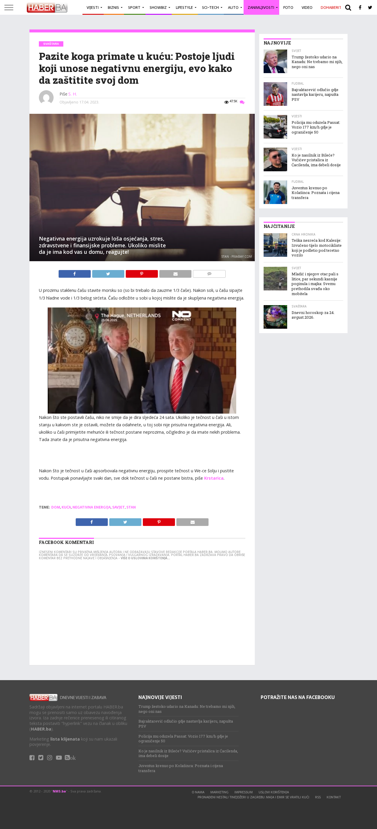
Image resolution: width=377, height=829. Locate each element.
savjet (118, 507)
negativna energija (91, 507)
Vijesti (93, 7)
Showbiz (158, 7)
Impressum (243, 792)
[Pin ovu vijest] (142, 272)
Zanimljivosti (261, 7)
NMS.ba (59, 791)
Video (307, 7)
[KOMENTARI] (209, 272)
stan (131, 507)
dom (55, 507)
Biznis (113, 7)
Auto (233, 7)
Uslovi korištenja (274, 792)
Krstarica (214, 478)
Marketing (219, 792)
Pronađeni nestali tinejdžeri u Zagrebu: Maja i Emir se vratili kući (253, 797)
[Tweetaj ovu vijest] (108, 272)
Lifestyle (184, 7)
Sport (134, 7)
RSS (318, 797)
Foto (288, 7)
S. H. (72, 94)
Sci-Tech (210, 7)
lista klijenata (65, 739)
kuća (66, 507)
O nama (198, 792)
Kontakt (334, 797)
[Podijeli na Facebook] (75, 272)
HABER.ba (41, 729)
